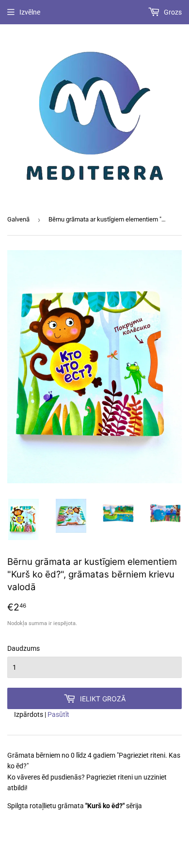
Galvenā (18, 219)
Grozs (172, 12)
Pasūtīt (58, 714)
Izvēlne (29, 12)
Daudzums (23, 648)
